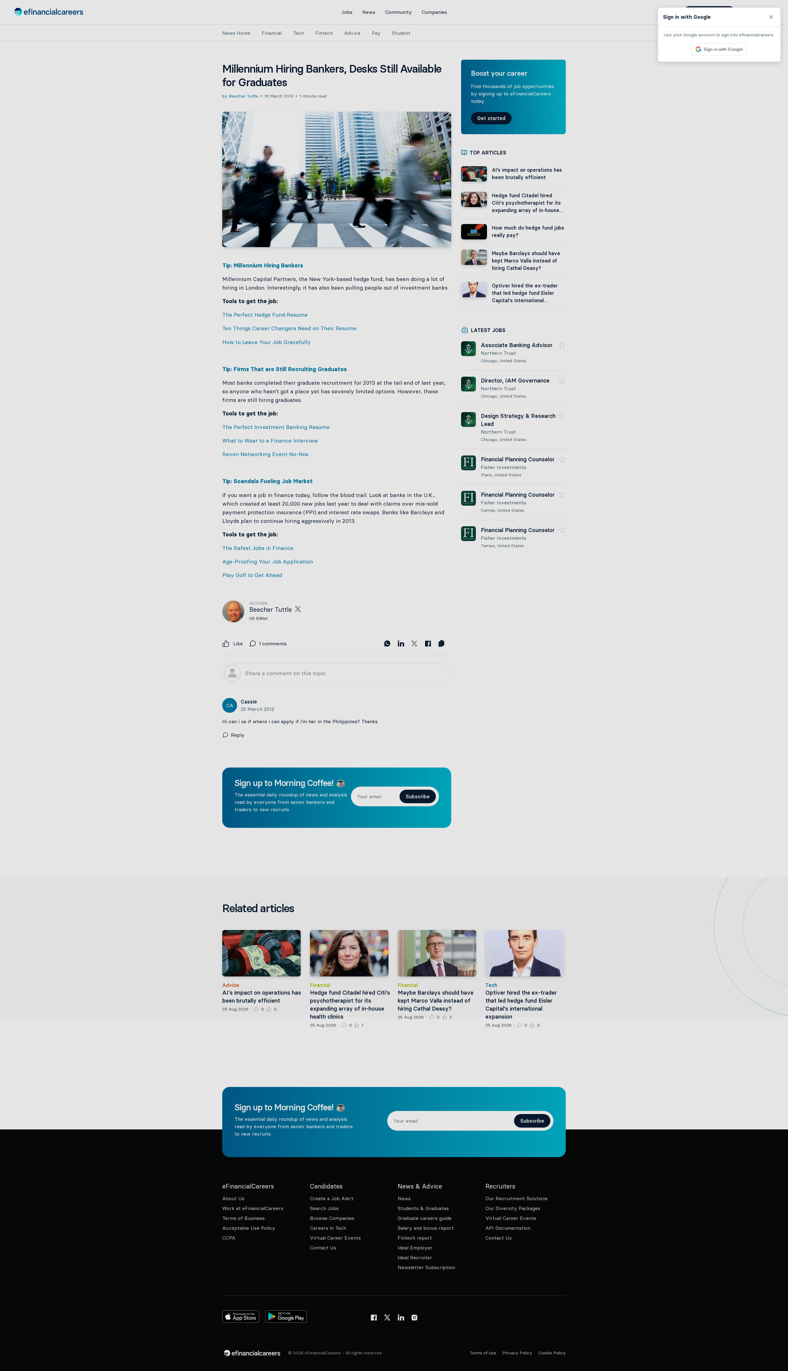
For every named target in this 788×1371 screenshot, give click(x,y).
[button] (394, 685)
